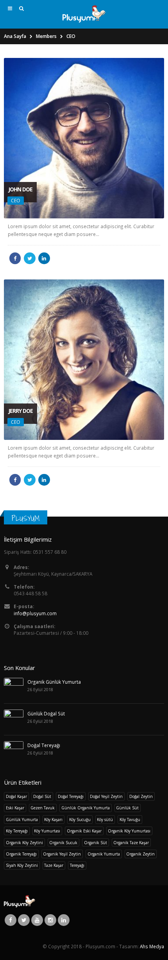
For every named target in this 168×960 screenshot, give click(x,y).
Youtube (37, 920)
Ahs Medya (152, 946)
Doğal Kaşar (16, 796)
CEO (15, 200)
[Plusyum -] (84, 14)
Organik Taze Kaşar (131, 842)
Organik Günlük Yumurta (54, 682)
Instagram (50, 920)
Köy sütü (105, 819)
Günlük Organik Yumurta (85, 808)
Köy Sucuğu (80, 819)
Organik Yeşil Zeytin (62, 854)
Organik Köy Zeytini (24, 842)
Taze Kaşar (53, 865)
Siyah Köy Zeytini (22, 865)
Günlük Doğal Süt (46, 713)
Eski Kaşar (15, 808)
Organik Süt (95, 842)
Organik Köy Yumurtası (129, 831)
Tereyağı (77, 865)
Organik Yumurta (104, 854)
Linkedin (64, 920)
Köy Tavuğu (130, 819)
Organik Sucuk (63, 842)
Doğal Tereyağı (43, 745)
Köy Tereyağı (17, 831)
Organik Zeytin (140, 854)
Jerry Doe (20, 410)
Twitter (30, 258)
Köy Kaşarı (53, 819)
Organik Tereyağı (21, 854)
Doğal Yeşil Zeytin (106, 796)
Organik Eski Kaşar (84, 831)
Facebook (15, 258)
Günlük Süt (127, 808)
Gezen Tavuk (42, 808)
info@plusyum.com (35, 613)
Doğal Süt (42, 796)
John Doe (20, 189)
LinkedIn (44, 258)
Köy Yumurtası (47, 831)
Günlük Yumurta (22, 819)
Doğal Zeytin (141, 796)
